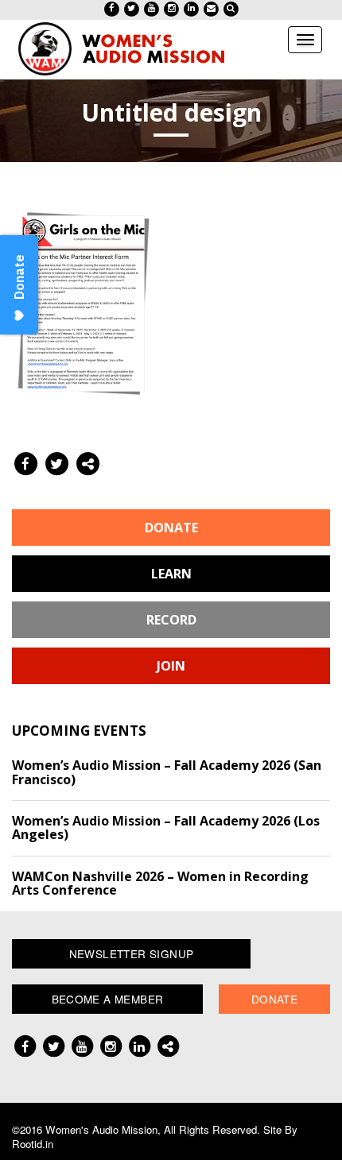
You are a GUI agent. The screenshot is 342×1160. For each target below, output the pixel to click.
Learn (171, 573)
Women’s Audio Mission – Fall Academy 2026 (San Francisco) (166, 772)
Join (171, 666)
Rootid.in (32, 1143)
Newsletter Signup (131, 953)
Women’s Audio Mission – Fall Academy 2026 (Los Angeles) (166, 828)
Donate (171, 527)
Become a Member (108, 999)
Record (171, 619)
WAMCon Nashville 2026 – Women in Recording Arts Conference (160, 883)
